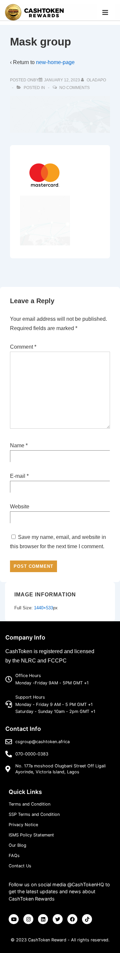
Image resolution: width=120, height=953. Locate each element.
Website (19, 506)
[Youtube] (14, 919)
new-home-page (55, 62)
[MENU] (106, 12)
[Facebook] (72, 919)
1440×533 (43, 607)
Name (17, 445)
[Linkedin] (43, 919)
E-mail (17, 476)
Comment (23, 347)
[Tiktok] (87, 919)
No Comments (74, 87)
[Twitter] (58, 919)
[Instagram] (28, 919)
